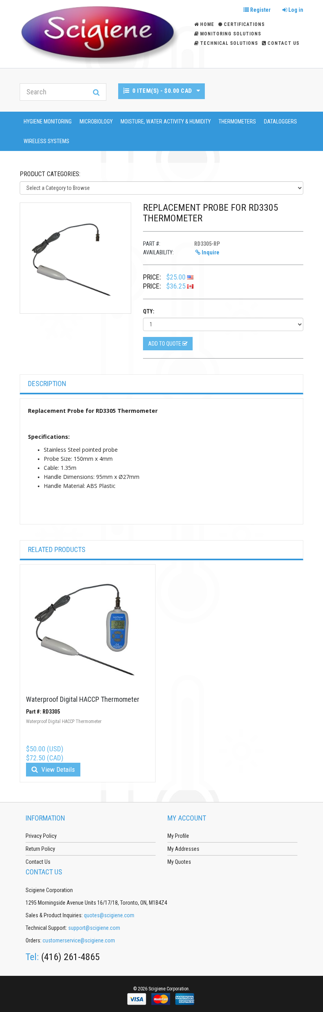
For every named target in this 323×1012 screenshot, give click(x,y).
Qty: (148, 311)
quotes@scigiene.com (109, 915)
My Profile (178, 836)
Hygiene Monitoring (48, 121)
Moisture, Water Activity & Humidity (166, 121)
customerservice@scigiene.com (79, 940)
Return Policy (40, 849)
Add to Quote (165, 343)
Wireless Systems (46, 141)
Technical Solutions (229, 43)
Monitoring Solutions (230, 34)
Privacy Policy (41, 836)
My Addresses (183, 849)
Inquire (209, 252)
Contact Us (283, 43)
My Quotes (179, 862)
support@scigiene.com (94, 928)
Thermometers (237, 121)
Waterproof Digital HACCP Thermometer (82, 699)
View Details (57, 769)
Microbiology (96, 121)
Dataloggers (280, 121)
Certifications (244, 24)
